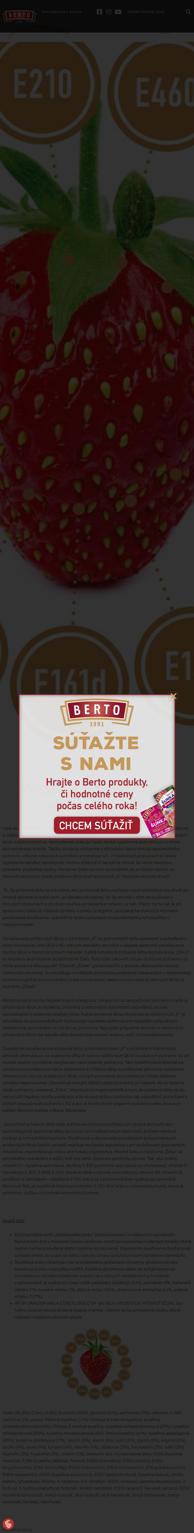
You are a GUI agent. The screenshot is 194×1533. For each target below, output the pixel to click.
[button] (8, 1524)
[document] (97, 766)
